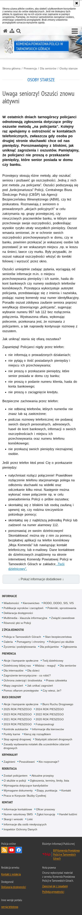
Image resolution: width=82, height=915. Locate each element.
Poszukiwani (27, 761)
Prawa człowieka (56, 680)
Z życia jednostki (13, 630)
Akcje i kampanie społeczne (21, 660)
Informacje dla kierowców (48, 729)
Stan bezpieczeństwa (58, 636)
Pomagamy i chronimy (31, 641)
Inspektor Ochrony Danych (20, 829)
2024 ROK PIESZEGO (50, 709)
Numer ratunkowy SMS (18, 814)
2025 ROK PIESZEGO (18, 709)
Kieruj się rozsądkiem (37, 734)
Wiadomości (11, 603)
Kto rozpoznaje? (49, 761)
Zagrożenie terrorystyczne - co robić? (27, 675)
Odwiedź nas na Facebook (19, 850)
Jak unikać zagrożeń (40, 685)
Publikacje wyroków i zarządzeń (23, 608)
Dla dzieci (33, 670)
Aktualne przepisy (42, 775)
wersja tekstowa (9, 907)
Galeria (8, 641)
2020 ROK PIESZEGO (50, 719)
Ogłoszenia (70, 646)
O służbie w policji (15, 780)
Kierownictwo (31, 603)
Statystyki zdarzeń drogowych (53, 739)
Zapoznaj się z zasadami (55, 886)
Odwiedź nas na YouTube (11, 850)
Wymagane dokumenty (18, 790)
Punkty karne (12, 734)
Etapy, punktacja (47, 790)
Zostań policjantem (15, 775)
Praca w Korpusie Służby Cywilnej (25, 795)
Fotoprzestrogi (45, 724)
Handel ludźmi (68, 814)
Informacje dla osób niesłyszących (25, 824)
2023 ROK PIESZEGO (18, 714)
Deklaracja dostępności (18, 613)
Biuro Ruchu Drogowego (57, 704)
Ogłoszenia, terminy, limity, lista (49, 780)
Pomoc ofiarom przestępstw (21, 690)
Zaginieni (9, 761)
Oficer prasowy (45, 809)
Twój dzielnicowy (52, 660)
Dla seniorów (48, 68)
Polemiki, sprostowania (61, 608)
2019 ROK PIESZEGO (18, 724)
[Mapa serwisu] (12, 30)
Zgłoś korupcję (46, 814)
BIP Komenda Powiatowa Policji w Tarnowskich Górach (66, 854)
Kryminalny (10, 755)
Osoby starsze (69, 68)
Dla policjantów (49, 646)
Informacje (9, 596)
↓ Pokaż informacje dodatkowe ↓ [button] (41, 579)
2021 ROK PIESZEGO (18, 719)
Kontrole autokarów (16, 729)
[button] (75, 31)
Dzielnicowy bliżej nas (17, 665)
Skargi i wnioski (13, 819)
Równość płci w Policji (17, 622)
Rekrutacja (9, 768)
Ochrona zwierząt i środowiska (23, 680)
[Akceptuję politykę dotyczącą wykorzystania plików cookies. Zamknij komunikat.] (77, 3)
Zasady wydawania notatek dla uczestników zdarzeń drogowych (36, 746)
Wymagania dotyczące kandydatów (26, 785)
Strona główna (11, 68)
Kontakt (66, 790)
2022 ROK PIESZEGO (50, 714)
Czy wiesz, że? (52, 690)
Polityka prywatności (53, 892)
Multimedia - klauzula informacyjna (25, 618)
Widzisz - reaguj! (45, 665)
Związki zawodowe (63, 618)
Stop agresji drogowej (17, 739)
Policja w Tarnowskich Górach (22, 636)
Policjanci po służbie (61, 641)
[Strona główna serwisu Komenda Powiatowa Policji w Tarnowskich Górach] (5, 30)
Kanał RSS (4, 850)
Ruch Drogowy (11, 697)
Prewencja (30, 68)
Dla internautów (13, 670)
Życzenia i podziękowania (20, 646)
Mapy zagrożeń (13, 685)
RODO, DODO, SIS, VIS (58, 603)
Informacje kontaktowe (18, 809)
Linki (30, 819)
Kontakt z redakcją (11, 874)
